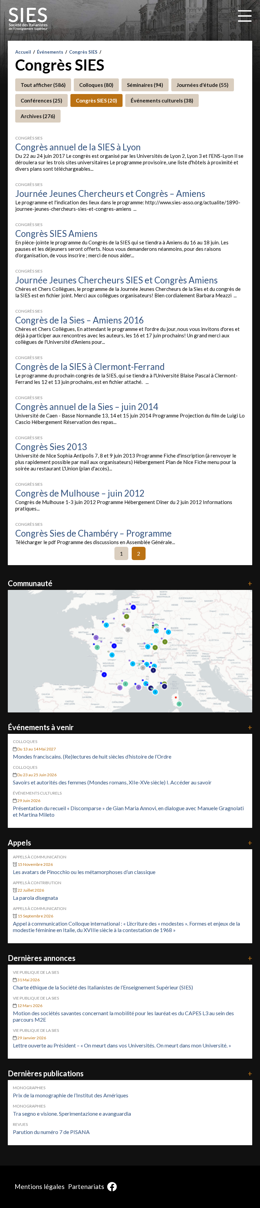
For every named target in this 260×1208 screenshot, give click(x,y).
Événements (50, 52)
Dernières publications (130, 1073)
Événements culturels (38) (162, 100)
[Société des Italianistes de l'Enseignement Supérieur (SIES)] (28, 19)
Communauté (130, 583)
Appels (130, 842)
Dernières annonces (130, 958)
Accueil (23, 52)
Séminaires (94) (145, 85)
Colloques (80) (96, 85)
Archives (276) (38, 116)
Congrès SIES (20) (96, 100)
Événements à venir (130, 727)
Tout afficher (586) (43, 85)
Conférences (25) (41, 100)
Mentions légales (40, 1186)
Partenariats (86, 1186)
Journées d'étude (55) (203, 85)
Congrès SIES (83, 52)
